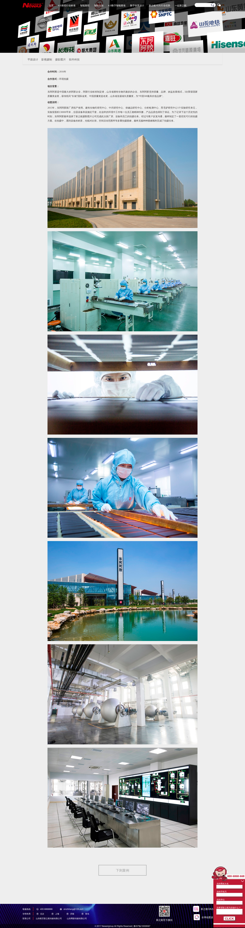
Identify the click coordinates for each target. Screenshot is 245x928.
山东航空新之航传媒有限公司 (49, 918)
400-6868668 (46, 909)
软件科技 (74, 59)
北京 (42, 913)
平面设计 (33, 59)
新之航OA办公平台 (211, 909)
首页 (51, 5)
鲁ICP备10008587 (142, 926)
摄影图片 (60, 59)
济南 (72, 913)
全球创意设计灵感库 (212, 917)
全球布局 (26, 913)
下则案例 (122, 870)
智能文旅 (99, 5)
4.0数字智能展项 (117, 5)
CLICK (229, 918)
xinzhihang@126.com (73, 909)
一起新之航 (180, 5)
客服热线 (26, 909)
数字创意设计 (137, 5)
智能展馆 (85, 5)
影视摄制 (46, 59)
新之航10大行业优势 (159, 5)
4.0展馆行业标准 (67, 5)
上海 (57, 913)
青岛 (87, 913)
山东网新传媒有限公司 (77, 918)
